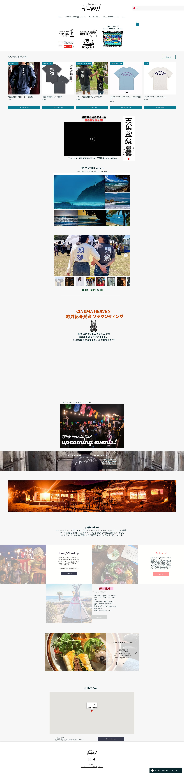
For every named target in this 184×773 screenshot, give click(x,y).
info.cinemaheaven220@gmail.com (92, 767)
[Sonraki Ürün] (179, 78)
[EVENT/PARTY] (91, 668)
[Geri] (48, 652)
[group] (92, 86)
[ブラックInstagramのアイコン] (142, 503)
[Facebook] (142, 508)
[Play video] (92, 139)
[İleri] (136, 652)
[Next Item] (126, 255)
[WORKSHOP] (94, 668)
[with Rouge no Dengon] (89, 668)
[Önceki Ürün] (5, 78)
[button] (137, 24)
